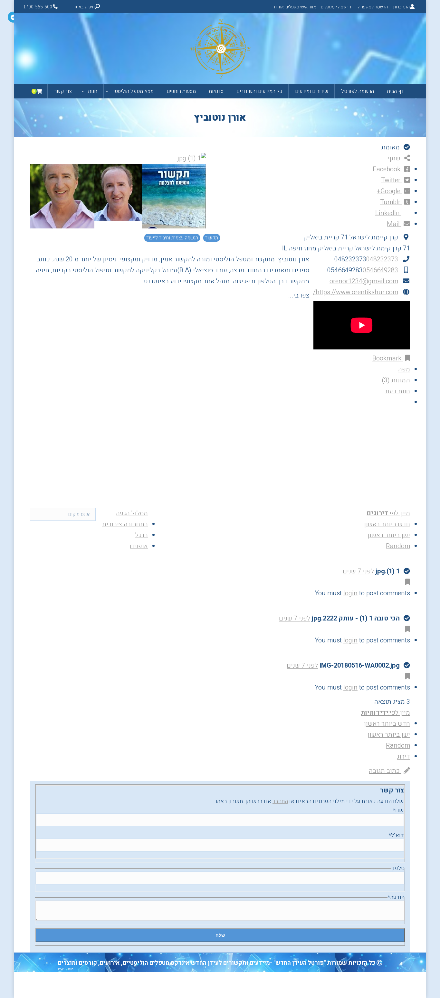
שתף (394, 158)
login (350, 593)
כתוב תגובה (385, 770)
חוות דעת (397, 391)
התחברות (401, 7)
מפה (404, 369)
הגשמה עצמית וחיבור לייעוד (172, 237)
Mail (394, 224)
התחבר (280, 801)
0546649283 (380, 270)
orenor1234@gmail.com (364, 281)
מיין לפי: (388, 513)
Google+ (389, 191)
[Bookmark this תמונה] (406, 582)
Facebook (387, 169)
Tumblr (391, 202)
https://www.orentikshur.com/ (355, 292)
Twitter (391, 180)
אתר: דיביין (65, 968)
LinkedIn (388, 213)
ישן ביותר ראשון (389, 535)
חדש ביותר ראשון (387, 524)
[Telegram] (13, 17)
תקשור (211, 237)
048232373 (382, 259)
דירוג (403, 756)
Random (398, 546)
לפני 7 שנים (358, 571)
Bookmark (387, 358)
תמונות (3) (396, 380)
